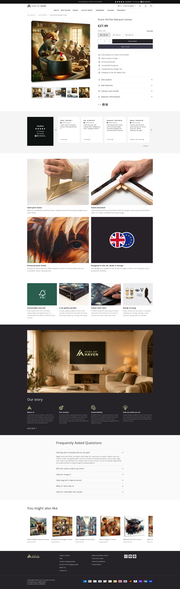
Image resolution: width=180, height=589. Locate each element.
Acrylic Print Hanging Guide (69, 564)
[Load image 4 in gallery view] (72, 92)
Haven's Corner (65, 555)
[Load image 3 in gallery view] (60, 92)
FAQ (61, 558)
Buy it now (125, 47)
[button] (140, 6)
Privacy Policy (96, 564)
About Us (63, 567)
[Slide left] (29, 93)
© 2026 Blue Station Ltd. (34, 580)
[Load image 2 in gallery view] (49, 92)
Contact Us (63, 570)
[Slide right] (92, 93)
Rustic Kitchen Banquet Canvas (58, 15)
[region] (103, 130)
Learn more (31, 428)
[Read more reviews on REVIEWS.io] (40, 136)
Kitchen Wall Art (42, 15)
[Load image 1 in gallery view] (37, 92)
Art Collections (31, 15)
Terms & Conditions (98, 561)
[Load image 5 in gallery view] (84, 92)
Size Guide (150, 31)
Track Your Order (98, 558)
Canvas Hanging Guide (67, 561)
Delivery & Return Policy (100, 555)
